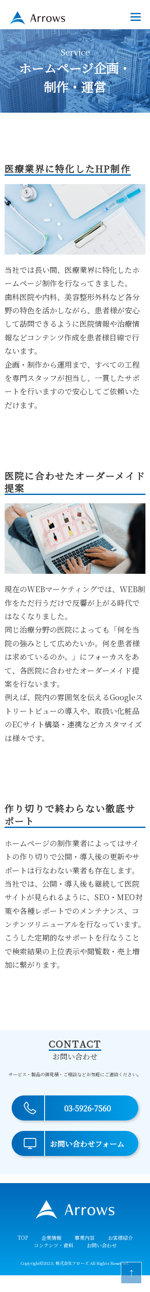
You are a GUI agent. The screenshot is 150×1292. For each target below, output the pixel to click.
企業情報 (51, 1237)
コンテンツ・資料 (53, 1245)
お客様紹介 (120, 1237)
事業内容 (85, 1237)
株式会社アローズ (72, 1263)
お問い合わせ (102, 1245)
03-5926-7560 (87, 1108)
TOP (23, 1237)
